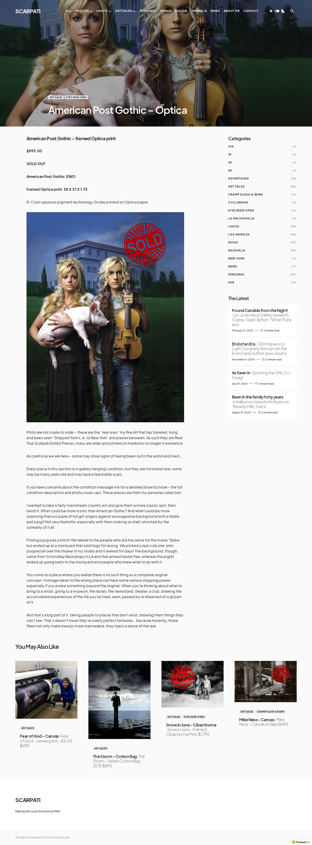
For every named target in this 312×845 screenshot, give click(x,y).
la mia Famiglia (241, 218)
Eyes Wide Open (76, 97)
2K (230, 162)
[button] (277, 11)
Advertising (238, 178)
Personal (236, 274)
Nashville (236, 250)
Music (233, 242)
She (231, 282)
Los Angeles (239, 234)
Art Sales (56, 97)
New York (236, 258)
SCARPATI (27, 11)
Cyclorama (238, 202)
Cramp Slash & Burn (245, 194)
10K (231, 146)
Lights (233, 226)
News (232, 266)
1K (230, 154)
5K (230, 170)
